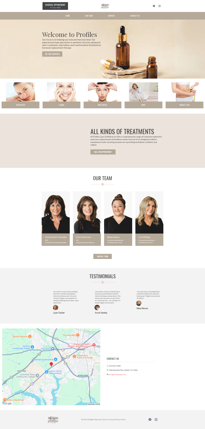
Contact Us (135, 15)
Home (68, 15)
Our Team (89, 15)
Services (111, 15)
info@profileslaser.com (117, 374)
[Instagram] (159, 6)
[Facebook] (154, 6)
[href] (51, 366)
